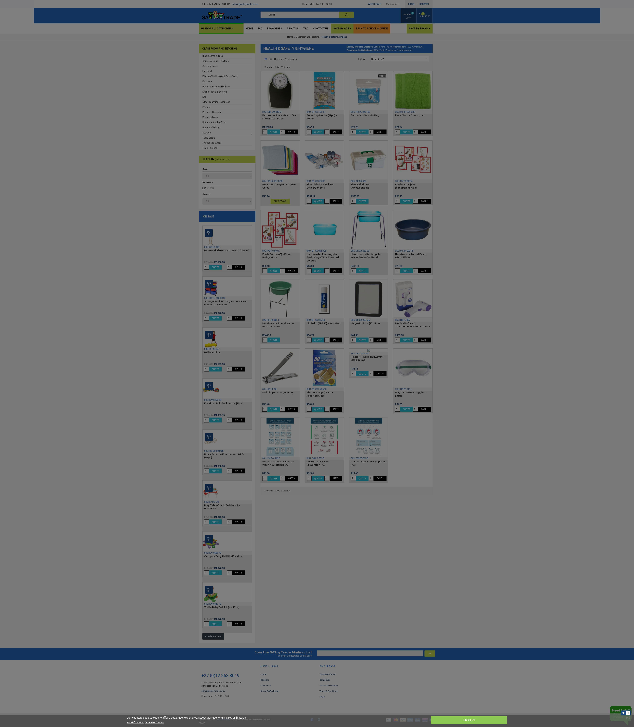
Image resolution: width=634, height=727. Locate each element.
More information (135, 722)
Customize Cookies (154, 722)
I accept (469, 720)
